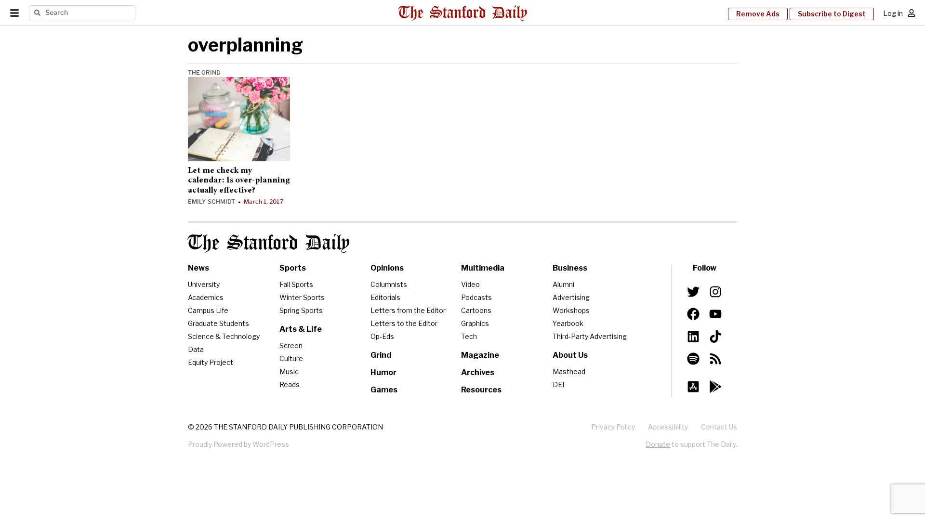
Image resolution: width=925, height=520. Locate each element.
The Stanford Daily (269, 243)
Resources (481, 389)
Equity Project (210, 362)
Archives (477, 372)
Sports (292, 268)
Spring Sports (301, 310)
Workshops (571, 310)
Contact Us (719, 427)
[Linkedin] (693, 336)
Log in (893, 13)
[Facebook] (693, 314)
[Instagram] (715, 292)
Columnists (388, 284)
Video (470, 284)
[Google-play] (715, 387)
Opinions (387, 268)
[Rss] (715, 359)
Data (196, 349)
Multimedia (482, 268)
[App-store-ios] (693, 387)
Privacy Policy (613, 427)
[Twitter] (693, 292)
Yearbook (568, 323)
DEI (558, 384)
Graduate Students (218, 323)
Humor (383, 372)
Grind (380, 355)
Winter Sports (302, 297)
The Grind (204, 72)
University (204, 284)
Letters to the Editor (403, 323)
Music (289, 371)
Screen (291, 345)
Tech (469, 336)
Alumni (563, 284)
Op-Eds (382, 336)
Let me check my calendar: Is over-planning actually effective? (239, 181)
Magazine (480, 355)
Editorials (385, 297)
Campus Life (208, 310)
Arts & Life (300, 329)
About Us (570, 355)
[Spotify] (693, 359)
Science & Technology (224, 336)
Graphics (475, 323)
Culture (291, 358)
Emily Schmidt (211, 201)
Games (383, 389)
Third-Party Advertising (590, 336)
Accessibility (668, 427)
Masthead (569, 371)
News (198, 268)
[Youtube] (715, 314)
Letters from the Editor (408, 310)
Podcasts (476, 297)
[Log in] (911, 13)
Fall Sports (296, 284)
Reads (289, 384)
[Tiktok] (715, 336)
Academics (206, 297)
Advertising (571, 297)
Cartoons (476, 310)
